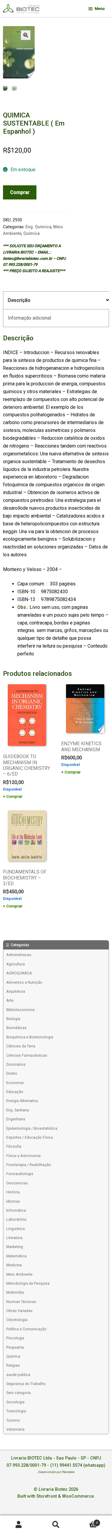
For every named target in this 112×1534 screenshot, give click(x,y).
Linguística (15, 1228)
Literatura (14, 1237)
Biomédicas (16, 1027)
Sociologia (15, 1402)
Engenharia (15, 1119)
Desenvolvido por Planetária (56, 1472)
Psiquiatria (15, 1347)
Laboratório (16, 1219)
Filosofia (13, 1146)
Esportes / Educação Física (29, 1137)
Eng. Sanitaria (17, 1110)
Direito (11, 1073)
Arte (9, 1000)
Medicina (14, 1265)
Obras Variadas (19, 1310)
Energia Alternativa (22, 1100)
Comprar (20, 192)
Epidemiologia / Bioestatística (31, 1128)
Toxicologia (16, 1411)
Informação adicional (29, 318)
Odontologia (16, 1319)
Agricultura (15, 964)
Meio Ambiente (19, 1274)
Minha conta (18, 1525)
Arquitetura (15, 991)
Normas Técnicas (21, 1301)
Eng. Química (38, 226)
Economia (15, 1082)
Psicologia (15, 1338)
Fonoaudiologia (19, 1173)
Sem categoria (18, 1392)
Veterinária (15, 1429)
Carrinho (86, 1521)
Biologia (13, 1018)
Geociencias (17, 1183)
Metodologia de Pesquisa (28, 1283)
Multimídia (15, 1292)
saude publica (18, 1374)
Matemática (16, 1256)
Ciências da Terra (20, 1046)
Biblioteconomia (20, 1009)
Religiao (13, 1365)
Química (31, 233)
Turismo (13, 1420)
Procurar (56, 1525)
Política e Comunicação (26, 1329)
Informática (16, 1210)
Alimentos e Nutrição (24, 982)
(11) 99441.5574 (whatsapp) (77, 1465)
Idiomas (13, 1201)
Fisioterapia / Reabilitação (28, 1164)
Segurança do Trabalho (26, 1383)
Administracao (18, 954)
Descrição (19, 300)
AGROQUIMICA (19, 973)
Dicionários (16, 1064)
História (13, 1192)
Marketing (14, 1246)
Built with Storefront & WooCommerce (55, 1496)
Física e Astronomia (23, 1155)
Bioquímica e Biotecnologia (29, 1037)
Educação (14, 1091)
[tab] (56, 300)
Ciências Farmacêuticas (26, 1055)
